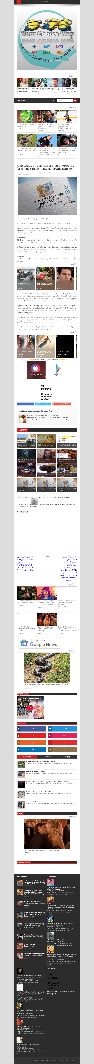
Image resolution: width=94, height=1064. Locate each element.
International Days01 (55, 172)
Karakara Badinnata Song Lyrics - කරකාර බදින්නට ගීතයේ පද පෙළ (34, 903)
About (60, 1060)
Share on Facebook (27, 404)
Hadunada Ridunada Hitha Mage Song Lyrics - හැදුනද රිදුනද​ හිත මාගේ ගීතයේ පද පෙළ (34, 892)
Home (47, 557)
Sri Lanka (75, 172)
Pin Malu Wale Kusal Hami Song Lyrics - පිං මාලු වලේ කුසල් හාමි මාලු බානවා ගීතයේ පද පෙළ (31, 993)
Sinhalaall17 (69, 172)
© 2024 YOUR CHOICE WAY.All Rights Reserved (45, 1060)
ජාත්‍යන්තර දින (20, 174)
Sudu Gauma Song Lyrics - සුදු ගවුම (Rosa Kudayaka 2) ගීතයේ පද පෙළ (34, 914)
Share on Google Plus (62, 404)
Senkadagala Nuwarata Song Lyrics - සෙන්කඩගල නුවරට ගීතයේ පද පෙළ (34, 925)
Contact (66, 1060)
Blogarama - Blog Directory (56, 991)
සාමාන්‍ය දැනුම (27, 174)
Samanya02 (63, 172)
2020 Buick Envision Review (56, 940)
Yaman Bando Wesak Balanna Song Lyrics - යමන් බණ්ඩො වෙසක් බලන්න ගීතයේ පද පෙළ (61, 956)
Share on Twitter (44, 404)
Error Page (73, 1060)
